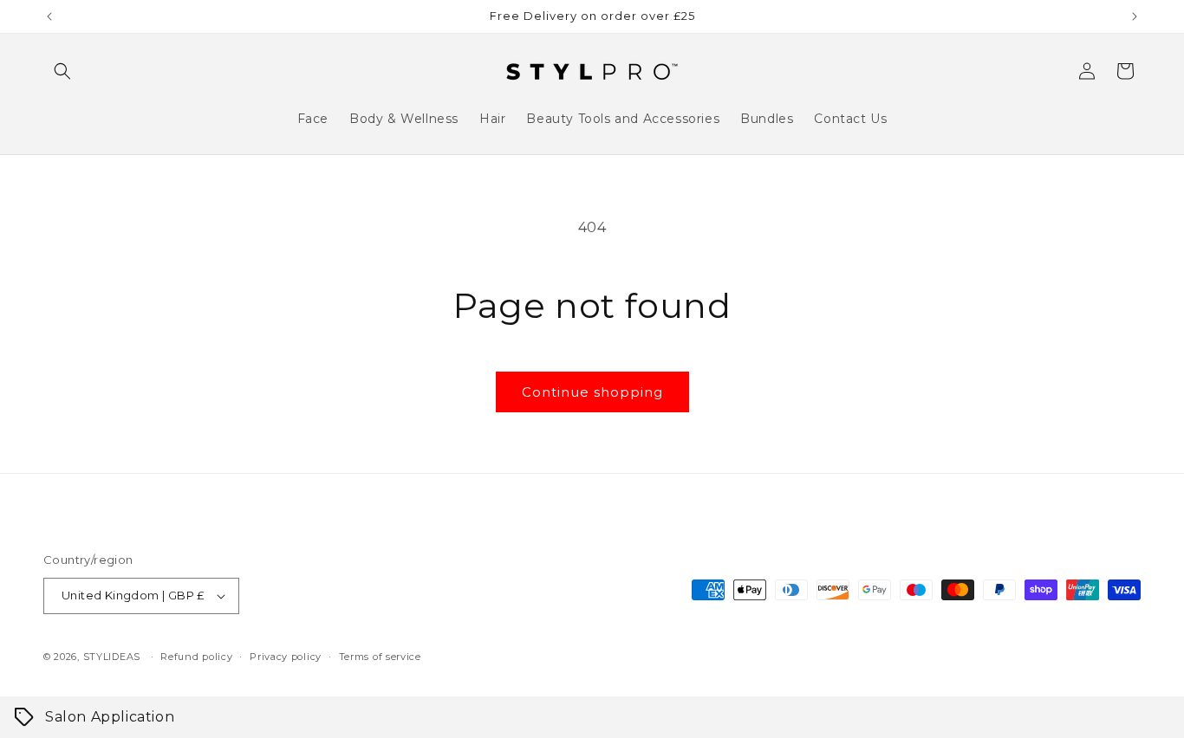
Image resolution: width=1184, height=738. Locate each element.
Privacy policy (286, 657)
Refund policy (196, 657)
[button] (62, 71)
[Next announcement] (1135, 16)
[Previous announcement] (49, 16)
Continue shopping (592, 392)
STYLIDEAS (111, 657)
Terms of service (380, 657)
